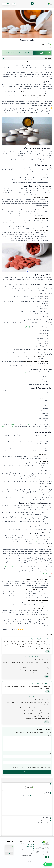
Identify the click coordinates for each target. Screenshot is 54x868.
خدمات (22, 853)
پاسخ (47, 652)
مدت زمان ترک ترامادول (45, 820)
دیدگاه (49, 735)
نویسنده (43, 44)
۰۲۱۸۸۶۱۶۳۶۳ (27, 673)
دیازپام (26, 372)
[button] (3, 58)
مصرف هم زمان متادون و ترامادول (42, 823)
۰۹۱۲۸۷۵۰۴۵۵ (29, 850)
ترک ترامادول (38, 542)
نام (50, 753)
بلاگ (23, 850)
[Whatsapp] (46, 857)
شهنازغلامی (47, 683)
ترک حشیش (12, 425)
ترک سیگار (27, 327)
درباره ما (22, 847)
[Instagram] (48, 857)
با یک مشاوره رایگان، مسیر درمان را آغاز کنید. (16, 53)
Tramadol (45, 574)
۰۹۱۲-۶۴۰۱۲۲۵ (29, 848)
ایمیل (49, 759)
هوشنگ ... (47, 639)
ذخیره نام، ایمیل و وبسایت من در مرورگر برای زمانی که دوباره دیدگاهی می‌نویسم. (32, 767)
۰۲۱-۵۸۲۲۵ (30, 844)
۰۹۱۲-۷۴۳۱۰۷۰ (29, 846)
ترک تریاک (27, 425)
